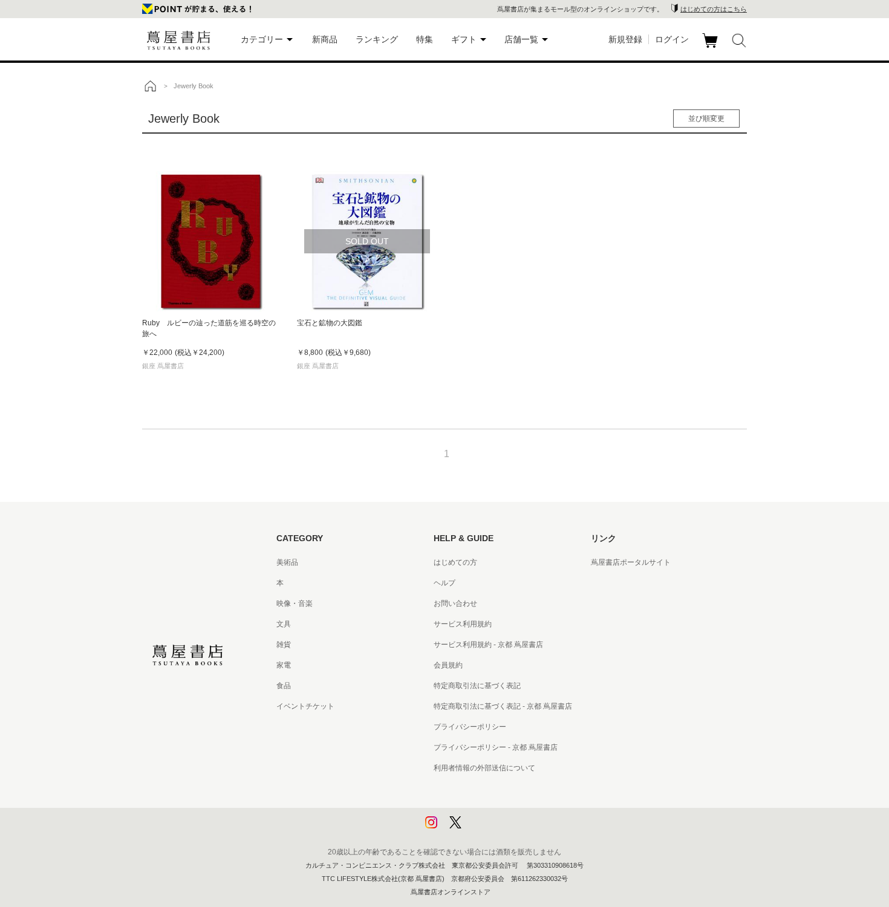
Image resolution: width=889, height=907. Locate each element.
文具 (283, 624)
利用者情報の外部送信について (484, 768)
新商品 (324, 39)
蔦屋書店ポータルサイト (631, 562)
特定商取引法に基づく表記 (477, 685)
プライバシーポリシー (470, 727)
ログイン (672, 39)
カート (711, 47)
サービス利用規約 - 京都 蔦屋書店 (488, 644)
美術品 (287, 562)
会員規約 (448, 665)
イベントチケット (305, 706)
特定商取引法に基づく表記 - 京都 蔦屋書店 (503, 706)
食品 (283, 685)
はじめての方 (455, 562)
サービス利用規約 (463, 624)
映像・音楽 (294, 603)
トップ (150, 86)
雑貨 (283, 644)
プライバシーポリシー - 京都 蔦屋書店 (496, 747)
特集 (424, 39)
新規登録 (625, 39)
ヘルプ (444, 583)
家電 (283, 665)
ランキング (377, 39)
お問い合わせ (455, 603)
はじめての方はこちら (713, 9)
